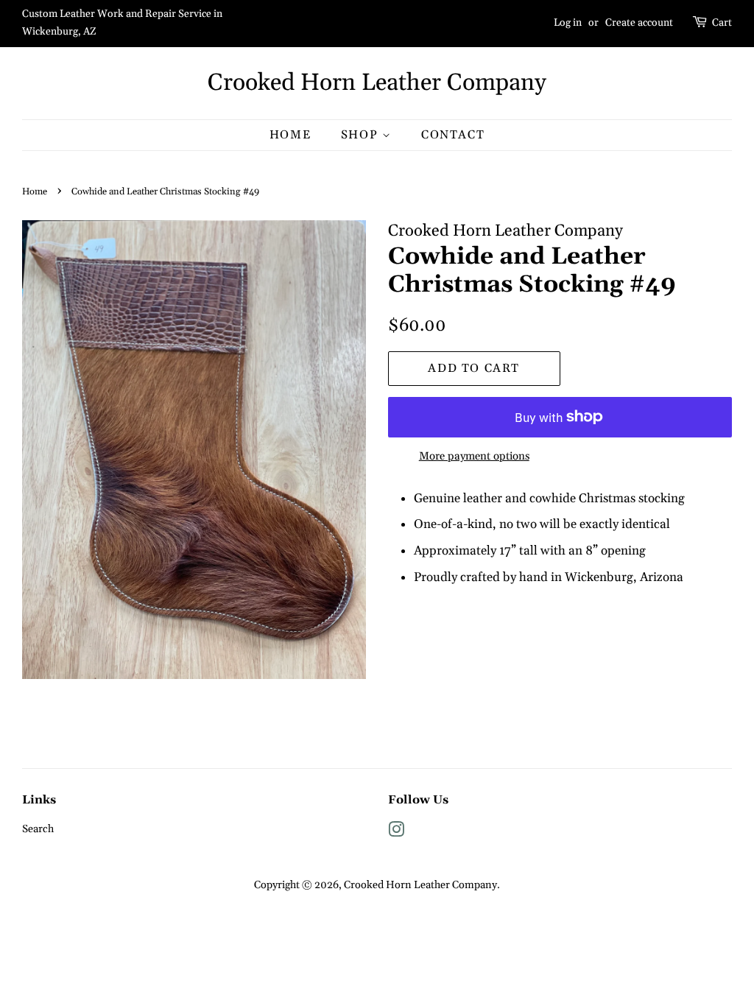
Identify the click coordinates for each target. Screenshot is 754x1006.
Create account (639, 22)
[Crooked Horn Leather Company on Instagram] (396, 833)
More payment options (474, 456)
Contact (453, 134)
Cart (722, 22)
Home (290, 134)
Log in (568, 22)
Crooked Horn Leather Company (377, 83)
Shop (361, 134)
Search (38, 829)
